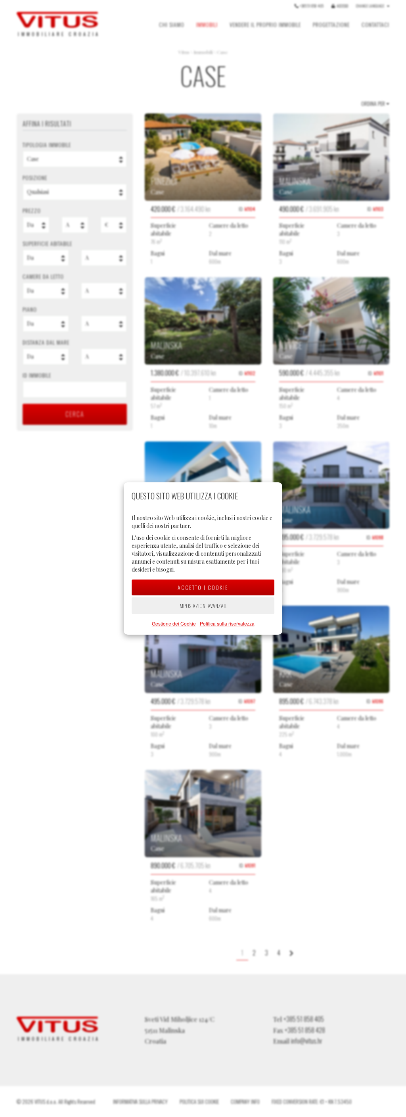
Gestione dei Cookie (174, 623)
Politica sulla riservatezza (227, 623)
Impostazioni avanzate (203, 605)
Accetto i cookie (203, 587)
